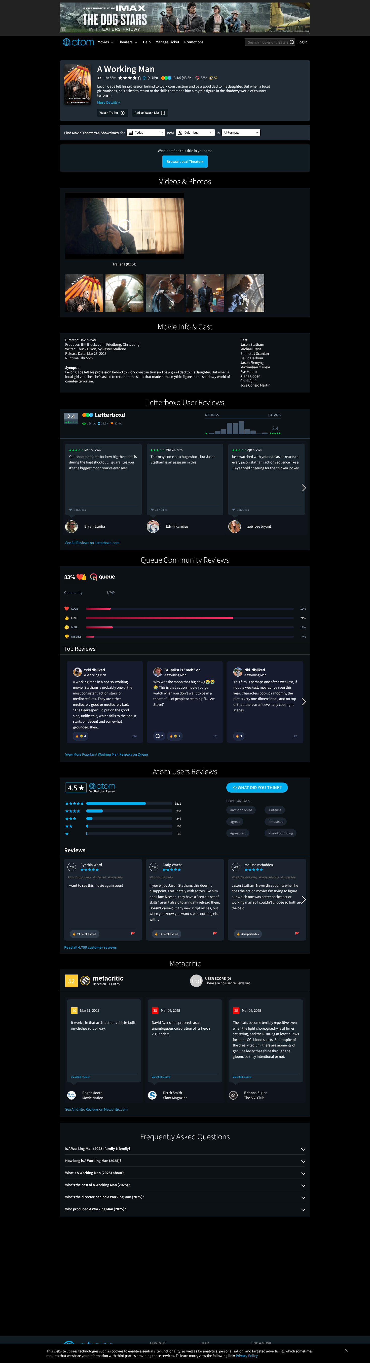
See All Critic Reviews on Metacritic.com (96, 1109)
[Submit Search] (292, 42)
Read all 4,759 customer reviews (90, 947)
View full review (80, 1077)
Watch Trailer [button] (109, 112)
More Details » (108, 102)
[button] (145, 132)
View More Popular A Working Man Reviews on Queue (106, 754)
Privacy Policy (247, 1355)
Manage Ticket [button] (167, 42)
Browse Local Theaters (185, 161)
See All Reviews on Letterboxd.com (92, 542)
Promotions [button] (193, 42)
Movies (103, 42)
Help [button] (147, 42)
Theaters (125, 42)
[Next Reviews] (303, 488)
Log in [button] (302, 42)
